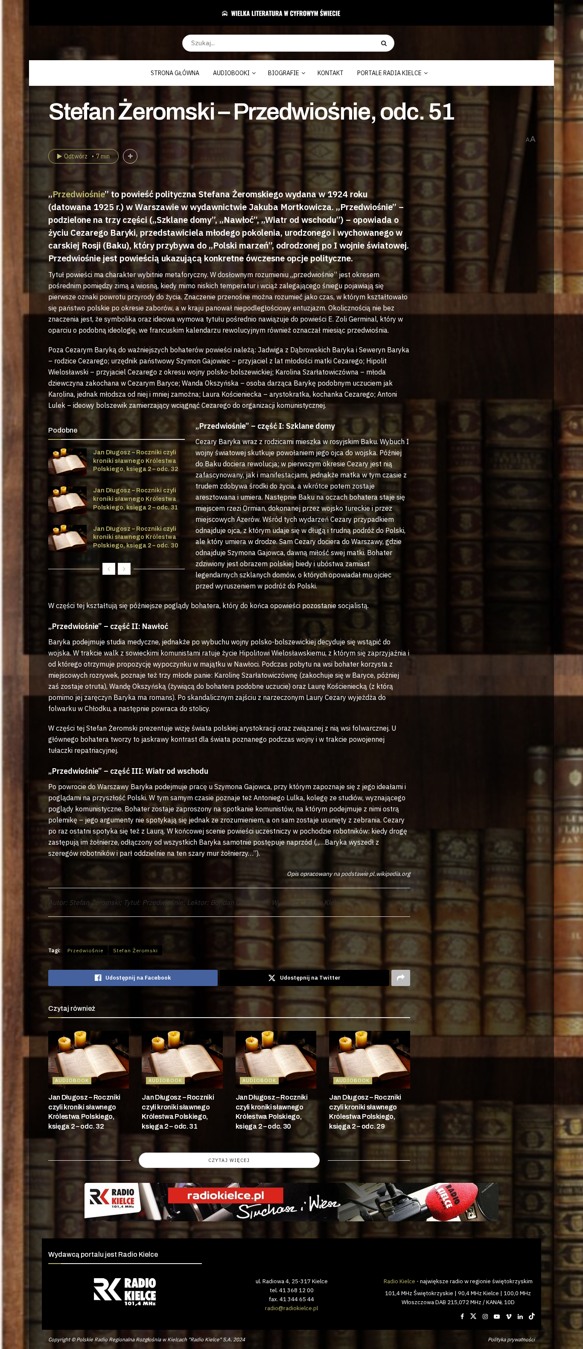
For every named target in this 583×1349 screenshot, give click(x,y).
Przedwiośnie (78, 194)
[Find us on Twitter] (473, 1316)
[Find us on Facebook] (462, 1316)
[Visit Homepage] (288, 12)
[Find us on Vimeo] (509, 1316)
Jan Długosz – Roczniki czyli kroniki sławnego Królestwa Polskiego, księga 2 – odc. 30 (135, 537)
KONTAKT (331, 73)
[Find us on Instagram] (485, 1316)
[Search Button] (385, 43)
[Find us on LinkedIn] (520, 1316)
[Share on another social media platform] (400, 978)
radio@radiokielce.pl (291, 1308)
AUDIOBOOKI (231, 73)
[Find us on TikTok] (532, 1316)
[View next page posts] (124, 569)
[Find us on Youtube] (497, 1316)
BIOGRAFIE (283, 73)
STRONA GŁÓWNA (175, 73)
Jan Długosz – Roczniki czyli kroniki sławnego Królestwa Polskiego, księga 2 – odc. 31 (135, 498)
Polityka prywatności (511, 1339)
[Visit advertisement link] (291, 1202)
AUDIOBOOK (72, 1080)
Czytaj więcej (229, 1160)
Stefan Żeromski (135, 950)
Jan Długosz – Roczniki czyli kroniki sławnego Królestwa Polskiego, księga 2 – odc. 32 (135, 460)
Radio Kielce (399, 1281)
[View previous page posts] (108, 569)
